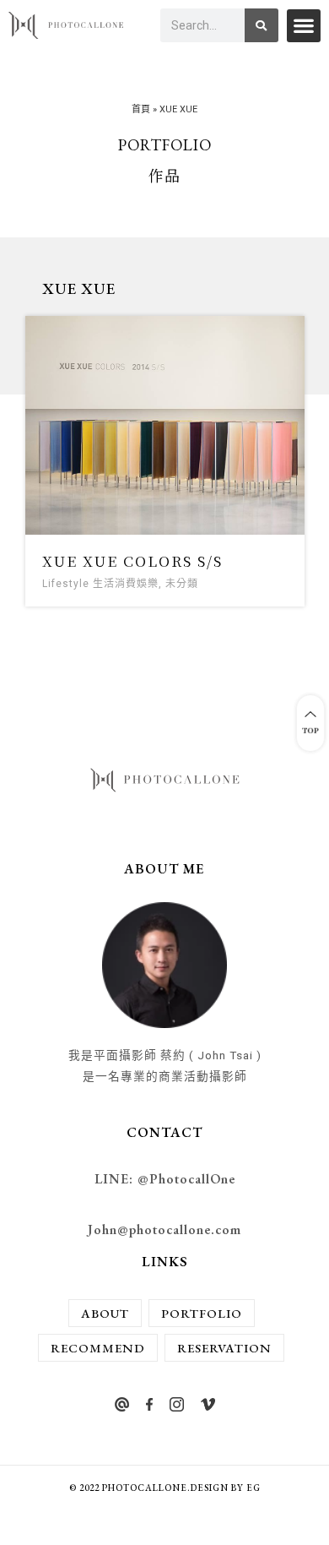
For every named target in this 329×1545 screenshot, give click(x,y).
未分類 (181, 584)
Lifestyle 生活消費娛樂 (100, 584)
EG (253, 1487)
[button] (304, 25)
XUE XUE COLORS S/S (132, 560)
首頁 (141, 109)
